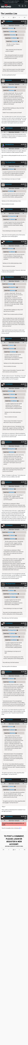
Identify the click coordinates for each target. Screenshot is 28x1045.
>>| (24, 17)
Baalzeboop (11, 90)
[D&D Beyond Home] (6, 5)
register (10, 841)
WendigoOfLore (11, 87)
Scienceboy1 (11, 28)
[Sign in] (22, 6)
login (16, 839)
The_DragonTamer (12, 216)
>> (14, 28)
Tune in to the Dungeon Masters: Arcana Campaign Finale (10, 1)
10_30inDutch (12, 31)
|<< (3, 17)
